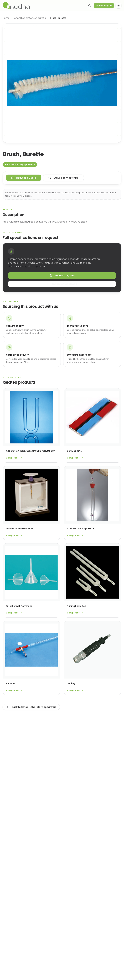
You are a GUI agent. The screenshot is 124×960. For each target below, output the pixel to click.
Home (6, 18)
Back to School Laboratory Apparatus (34, 707)
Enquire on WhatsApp (66, 177)
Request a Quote (104, 5)
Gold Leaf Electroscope (19, 528)
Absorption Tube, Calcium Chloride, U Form (30, 451)
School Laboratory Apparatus (29, 18)
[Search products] (89, 5)
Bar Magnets (74, 451)
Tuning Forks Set (76, 606)
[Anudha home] (44, 5)
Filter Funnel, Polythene (19, 606)
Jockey (71, 683)
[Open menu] (118, 5)
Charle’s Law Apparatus (80, 528)
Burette (10, 683)
